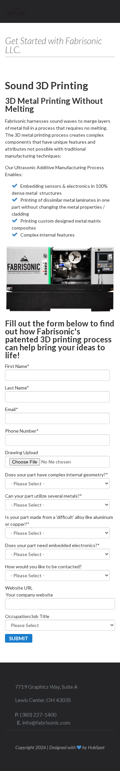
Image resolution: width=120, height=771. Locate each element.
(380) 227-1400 (38, 714)
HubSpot (96, 747)
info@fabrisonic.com (46, 722)
